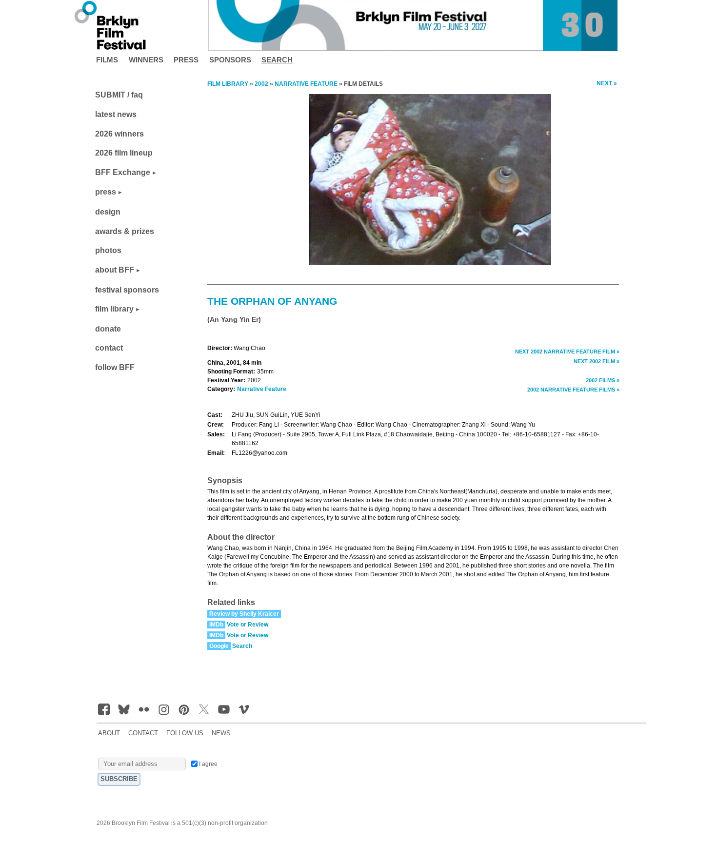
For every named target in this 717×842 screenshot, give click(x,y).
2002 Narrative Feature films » (573, 389)
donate (108, 329)
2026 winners (119, 134)
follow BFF (115, 367)
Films (107, 60)
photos (108, 250)
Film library (227, 83)
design (107, 212)
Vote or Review (247, 624)
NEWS (221, 733)
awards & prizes (124, 231)
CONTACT (143, 733)
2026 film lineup (124, 153)
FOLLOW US (184, 733)
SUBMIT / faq (119, 95)
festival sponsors (127, 290)
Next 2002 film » (596, 361)
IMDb (216, 624)
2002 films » (602, 380)
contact (109, 348)
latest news (116, 114)
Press (186, 60)
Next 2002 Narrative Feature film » (567, 351)
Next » (607, 83)
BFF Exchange (122, 172)
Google (219, 646)
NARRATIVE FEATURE (306, 83)
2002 (261, 83)
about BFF (114, 270)
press (105, 192)
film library (114, 309)
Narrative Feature (261, 389)
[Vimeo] (244, 709)
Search (277, 60)
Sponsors (230, 60)
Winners (146, 60)
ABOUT (109, 733)
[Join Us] (104, 709)
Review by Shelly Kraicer (244, 613)
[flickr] (144, 709)
